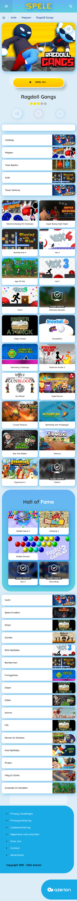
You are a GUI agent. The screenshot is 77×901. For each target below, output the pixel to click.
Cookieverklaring (20, 827)
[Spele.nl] (4, 18)
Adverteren (17, 855)
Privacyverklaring (20, 820)
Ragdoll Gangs (45, 17)
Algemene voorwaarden (24, 834)
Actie (13, 17)
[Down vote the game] (38, 113)
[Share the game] (17, 113)
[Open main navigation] (6, 6)
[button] (70, 6)
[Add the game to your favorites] (69, 29)
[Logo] (38, 6)
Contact (15, 848)
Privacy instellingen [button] (21, 813)
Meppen (26, 17)
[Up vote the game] (60, 113)
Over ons (15, 841)
